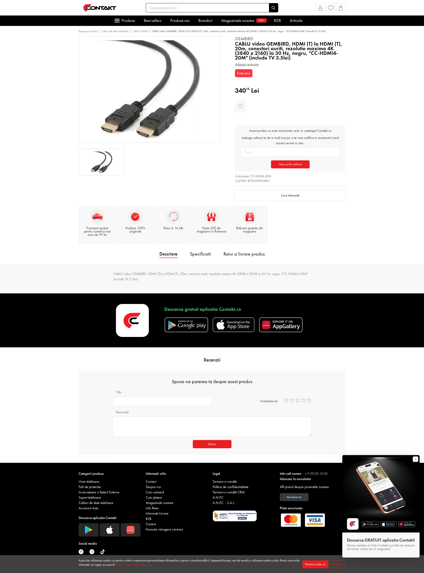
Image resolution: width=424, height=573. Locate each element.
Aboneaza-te (294, 497)
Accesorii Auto (88, 508)
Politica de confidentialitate (230, 487)
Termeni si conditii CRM (229, 492)
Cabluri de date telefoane (114, 31)
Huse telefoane (89, 481)
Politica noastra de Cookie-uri (133, 565)
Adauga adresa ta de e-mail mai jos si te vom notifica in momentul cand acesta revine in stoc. (290, 140)
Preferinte (337, 564)
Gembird (244, 39)
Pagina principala (88, 31)
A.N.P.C (218, 497)
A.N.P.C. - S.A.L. (224, 502)
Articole (296, 20)
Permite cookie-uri (315, 564)
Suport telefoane (90, 497)
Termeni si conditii (225, 481)
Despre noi (153, 487)
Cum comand (155, 492)
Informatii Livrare (157, 513)
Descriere (168, 254)
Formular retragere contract (164, 529)
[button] (320, 9)
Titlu (118, 392)
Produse (128, 20)
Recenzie (122, 412)
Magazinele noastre (242, 20)
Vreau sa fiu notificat (290, 164)
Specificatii (200, 254)
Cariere (151, 524)
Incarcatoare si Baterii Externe (99, 492)
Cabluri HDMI (140, 31)
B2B (277, 20)
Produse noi (179, 20)
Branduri (205, 20)
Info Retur (152, 508)
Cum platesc (154, 497)
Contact (151, 481)
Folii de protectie (90, 487)
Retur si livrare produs (244, 254)
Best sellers (152, 20)
